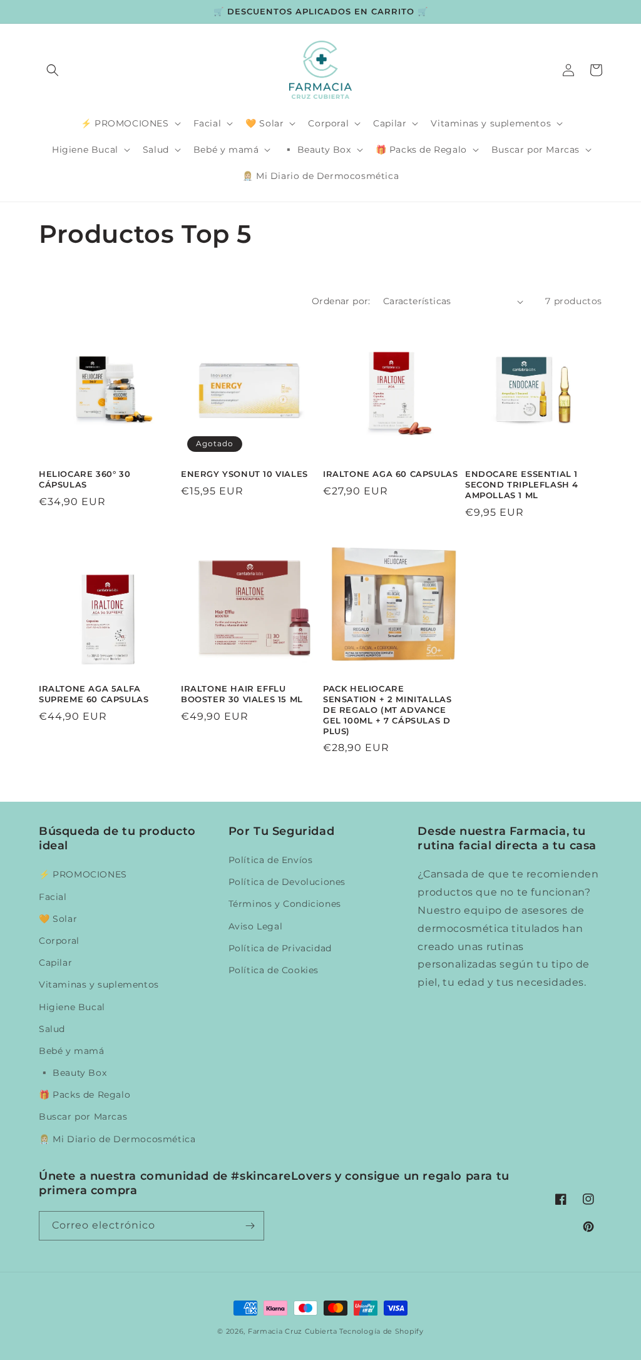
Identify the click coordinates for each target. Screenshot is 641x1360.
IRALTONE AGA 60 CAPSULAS (390, 474)
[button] (52, 70)
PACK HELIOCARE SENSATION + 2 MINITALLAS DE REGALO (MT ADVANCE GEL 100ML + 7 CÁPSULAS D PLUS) (387, 709)
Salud (52, 1029)
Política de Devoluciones (287, 881)
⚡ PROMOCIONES (83, 874)
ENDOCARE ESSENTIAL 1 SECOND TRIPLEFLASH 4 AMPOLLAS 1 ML (521, 484)
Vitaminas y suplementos (99, 984)
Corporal (59, 940)
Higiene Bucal (72, 1007)
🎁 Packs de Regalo (84, 1094)
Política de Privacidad (280, 948)
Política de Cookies (273, 970)
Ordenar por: (341, 301)
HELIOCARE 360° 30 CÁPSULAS (84, 479)
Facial (53, 896)
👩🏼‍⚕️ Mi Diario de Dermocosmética (117, 1139)
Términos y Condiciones (284, 903)
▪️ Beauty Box (72, 1072)
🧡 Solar (58, 918)
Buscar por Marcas (83, 1116)
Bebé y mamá (72, 1050)
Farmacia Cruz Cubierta (292, 1331)
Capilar (55, 962)
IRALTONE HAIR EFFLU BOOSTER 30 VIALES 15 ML (242, 693)
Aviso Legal (255, 926)
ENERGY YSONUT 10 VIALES (244, 474)
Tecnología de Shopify (381, 1331)
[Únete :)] (250, 1225)
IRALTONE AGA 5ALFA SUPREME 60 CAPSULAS (93, 693)
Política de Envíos (270, 860)
